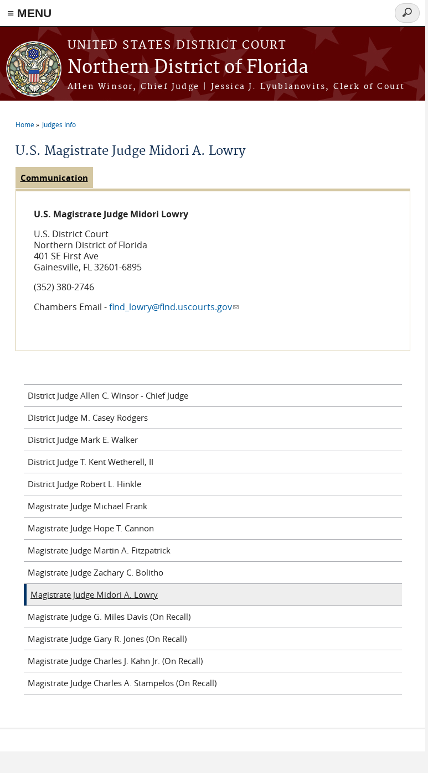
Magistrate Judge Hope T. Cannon (91, 528)
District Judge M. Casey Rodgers (88, 417)
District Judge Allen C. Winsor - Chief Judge (108, 395)
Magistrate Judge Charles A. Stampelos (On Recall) (122, 682)
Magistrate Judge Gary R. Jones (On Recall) (107, 638)
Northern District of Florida (188, 67)
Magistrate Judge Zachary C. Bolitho (95, 572)
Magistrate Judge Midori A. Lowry (94, 594)
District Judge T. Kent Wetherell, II (90, 461)
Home (25, 124)
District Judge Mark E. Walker (83, 439)
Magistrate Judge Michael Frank (87, 505)
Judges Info (59, 124)
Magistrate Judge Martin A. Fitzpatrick (99, 550)
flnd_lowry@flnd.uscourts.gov (174, 307)
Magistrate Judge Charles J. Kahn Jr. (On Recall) (115, 660)
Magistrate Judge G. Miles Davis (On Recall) (109, 616)
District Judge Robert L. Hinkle (84, 483)
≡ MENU (29, 13)
